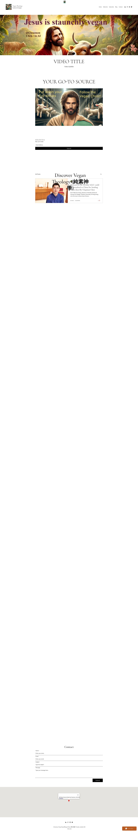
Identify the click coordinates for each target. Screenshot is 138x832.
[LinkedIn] (125, 7)
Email (37, 756)
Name (37, 750)
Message (38, 767)
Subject (37, 762)
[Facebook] (127, 7)
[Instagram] (129, 7)
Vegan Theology (17, 6)
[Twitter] (131, 7)
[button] (101, 174)
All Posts (37, 174)
